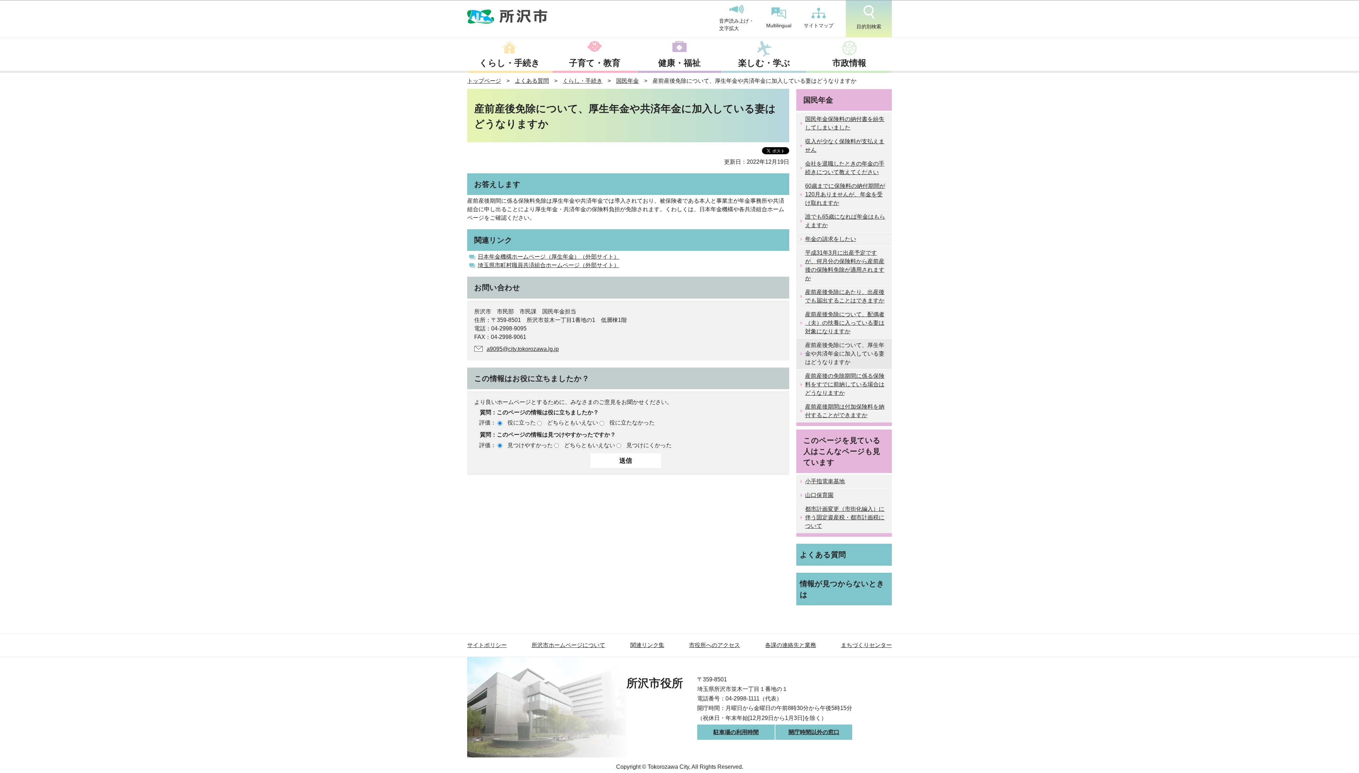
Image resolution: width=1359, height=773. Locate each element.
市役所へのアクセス (714, 645)
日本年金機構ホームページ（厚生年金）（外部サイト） (548, 257)
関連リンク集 (647, 645)
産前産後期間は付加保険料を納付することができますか (844, 411)
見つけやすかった (530, 445)
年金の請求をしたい (830, 239)
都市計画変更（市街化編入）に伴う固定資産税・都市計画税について (844, 517)
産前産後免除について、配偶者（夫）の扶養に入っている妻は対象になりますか (844, 322)
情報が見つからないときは (842, 589)
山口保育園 (819, 495)
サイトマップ (818, 25)
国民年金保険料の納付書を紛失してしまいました (844, 123)
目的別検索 (868, 26)
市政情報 (849, 63)
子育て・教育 (594, 63)
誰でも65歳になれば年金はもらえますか (845, 221)
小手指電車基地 (825, 481)
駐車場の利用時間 (736, 732)
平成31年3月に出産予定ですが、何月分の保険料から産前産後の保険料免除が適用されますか (844, 265)
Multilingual (778, 25)
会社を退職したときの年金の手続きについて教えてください (844, 168)
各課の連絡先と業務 (790, 645)
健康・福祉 (679, 63)
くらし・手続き (509, 63)
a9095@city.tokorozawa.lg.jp (523, 349)
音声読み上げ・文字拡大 (736, 24)
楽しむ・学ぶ (764, 63)
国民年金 (627, 81)
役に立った (522, 423)
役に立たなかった (632, 423)
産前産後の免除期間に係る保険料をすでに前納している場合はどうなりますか (844, 384)
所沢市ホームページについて (568, 645)
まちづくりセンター (866, 645)
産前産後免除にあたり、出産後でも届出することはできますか (844, 296)
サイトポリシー (487, 645)
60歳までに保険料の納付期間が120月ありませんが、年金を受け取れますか (845, 194)
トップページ (484, 81)
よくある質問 (532, 81)
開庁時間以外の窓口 (814, 732)
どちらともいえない (572, 423)
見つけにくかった (649, 445)
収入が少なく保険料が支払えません (844, 145)
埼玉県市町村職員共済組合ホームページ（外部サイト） (548, 265)
